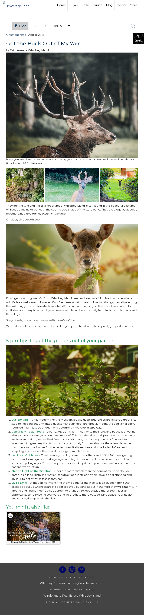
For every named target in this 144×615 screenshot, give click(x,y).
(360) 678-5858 (89, 590)
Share (138, 41)
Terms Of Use (59, 577)
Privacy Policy (84, 577)
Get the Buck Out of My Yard (44, 43)
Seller (86, 5)
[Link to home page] (18, 5)
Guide (98, 5)
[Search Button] (133, 26)
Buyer (73, 5)
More (135, 7)
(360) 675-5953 (65, 590)
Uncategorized (16, 34)
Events (121, 5)
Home (61, 5)
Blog (109, 5)
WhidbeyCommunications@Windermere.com (72, 583)
